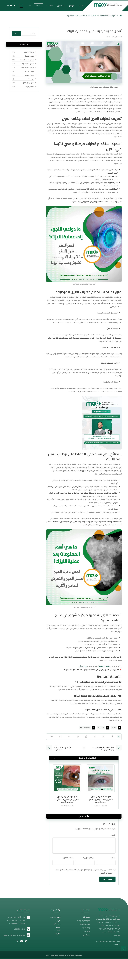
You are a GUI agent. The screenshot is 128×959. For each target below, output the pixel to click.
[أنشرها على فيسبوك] (112, 737)
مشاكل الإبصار (29, 86)
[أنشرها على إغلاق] (103, 737)
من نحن (58, 920)
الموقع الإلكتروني (67, 857)
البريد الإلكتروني (88, 857)
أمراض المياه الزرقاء (27, 67)
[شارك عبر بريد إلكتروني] (52, 737)
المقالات (57, 930)
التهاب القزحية (29, 71)
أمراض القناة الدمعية (85, 727)
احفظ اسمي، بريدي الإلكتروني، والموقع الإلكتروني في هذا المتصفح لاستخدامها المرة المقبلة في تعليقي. (84, 871)
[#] (26, 941)
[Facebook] (14, 5)
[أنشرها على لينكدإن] (69, 737)
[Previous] (54, 758)
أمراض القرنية (29, 55)
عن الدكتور (57, 923)
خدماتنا (58, 927)
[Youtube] (11, 5)
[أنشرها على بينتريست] (95, 737)
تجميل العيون (29, 75)
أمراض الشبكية (29, 52)
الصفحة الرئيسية (55, 917)
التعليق (113, 834)
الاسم (113, 857)
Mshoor (114, 727)
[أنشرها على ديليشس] (78, 737)
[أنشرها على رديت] (86, 737)
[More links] (30, 6)
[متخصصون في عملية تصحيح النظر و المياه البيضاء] (108, 5)
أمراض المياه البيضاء (27, 63)
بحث (16, 33)
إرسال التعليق (107, 879)
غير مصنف (30, 78)
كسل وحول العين (28, 82)
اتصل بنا (58, 933)
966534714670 (104, 666)
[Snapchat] (8, 5)
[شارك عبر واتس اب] (60, 737)
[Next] (51, 758)
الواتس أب (83, 666)
